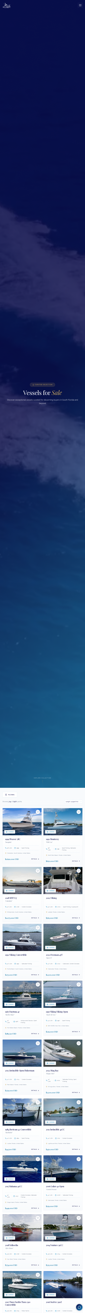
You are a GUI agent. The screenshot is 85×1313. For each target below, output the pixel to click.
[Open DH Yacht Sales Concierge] (79, 1307)
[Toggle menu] (80, 5)
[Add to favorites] (38, 812)
